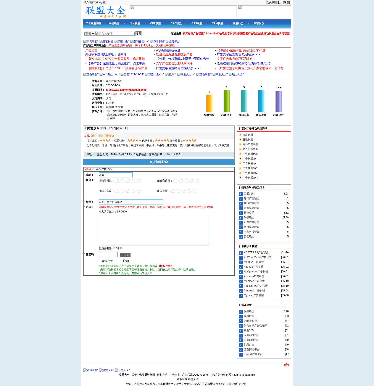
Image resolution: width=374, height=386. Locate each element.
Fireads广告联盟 (253, 266)
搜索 (138, 33)
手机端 (119, 107)
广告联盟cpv (250, 172)
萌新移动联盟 (252, 207)
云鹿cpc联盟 (251, 335)
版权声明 (162, 374)
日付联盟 (135, 23)
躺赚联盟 (249, 217)
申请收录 (259, 23)
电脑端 (110, 107)
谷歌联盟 (248, 139)
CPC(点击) (112, 94)
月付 (108, 98)
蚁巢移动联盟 (266, 33)
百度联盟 (248, 134)
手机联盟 (114, 23)
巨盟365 (249, 193)
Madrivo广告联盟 (254, 262)
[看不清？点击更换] (124, 255)
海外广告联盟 (250, 144)
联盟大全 (193, 379)
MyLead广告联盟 (254, 295)
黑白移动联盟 (252, 226)
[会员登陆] (271, 2)
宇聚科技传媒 (252, 231)
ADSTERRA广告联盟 (256, 252)
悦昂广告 (249, 344)
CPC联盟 (176, 23)
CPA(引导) (140, 94)
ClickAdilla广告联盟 (215, 33)
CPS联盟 (197, 23)
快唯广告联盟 (252, 203)
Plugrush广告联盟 (254, 290)
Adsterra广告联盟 (254, 276)
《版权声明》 (165, 265)
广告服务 (175, 374)
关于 (143, 374)
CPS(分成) (153, 94)
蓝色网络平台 (252, 349)
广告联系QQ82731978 (195, 374)
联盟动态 (238, 23)
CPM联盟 (217, 23)
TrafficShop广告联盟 (256, 285)
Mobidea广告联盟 (254, 281)
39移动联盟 (250, 320)
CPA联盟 (155, 23)
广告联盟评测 (93, 23)
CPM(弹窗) (126, 94)
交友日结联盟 (282, 33)
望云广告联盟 (250, 33)
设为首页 (89, 2)
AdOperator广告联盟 (256, 271)
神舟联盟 (249, 212)
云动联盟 (249, 236)
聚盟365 (249, 330)
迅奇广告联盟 (252, 222)
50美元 (110, 102)
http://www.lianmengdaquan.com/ (126, 89)
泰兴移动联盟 (235, 33)
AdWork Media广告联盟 (258, 257)
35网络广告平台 (253, 354)
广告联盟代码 (250, 153)
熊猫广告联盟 (252, 198)
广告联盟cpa (250, 168)
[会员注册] (284, 2)
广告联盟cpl (249, 158)
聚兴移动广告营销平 (255, 325)
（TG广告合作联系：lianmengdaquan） (232, 374)
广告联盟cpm (250, 177)
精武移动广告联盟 (193, 33)
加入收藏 (100, 2)
